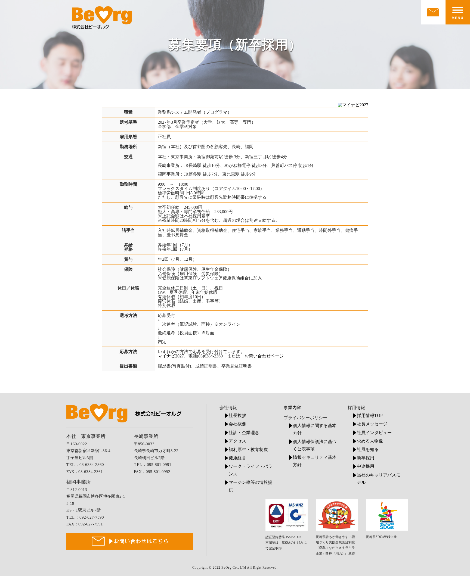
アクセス (237, 441)
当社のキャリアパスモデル (378, 479)
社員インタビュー (374, 432)
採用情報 (356, 407)
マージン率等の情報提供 (250, 486)
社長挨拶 (237, 415)
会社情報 (228, 407)
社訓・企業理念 (244, 432)
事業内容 (292, 407)
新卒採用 (365, 458)
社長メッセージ (372, 424)
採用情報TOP (370, 415)
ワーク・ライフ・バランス (250, 470)
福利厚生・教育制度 (248, 449)
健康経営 (237, 458)
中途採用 (365, 466)
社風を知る (368, 449)
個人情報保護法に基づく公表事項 (314, 445)
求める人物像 (370, 441)
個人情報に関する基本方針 (314, 429)
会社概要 (237, 424)
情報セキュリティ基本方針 (314, 461)
